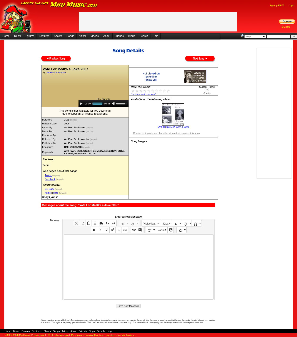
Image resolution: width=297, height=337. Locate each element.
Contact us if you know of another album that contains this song (166, 133)
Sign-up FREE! (277, 5)
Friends (119, 36)
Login (291, 5)
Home (6, 36)
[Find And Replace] (101, 223)
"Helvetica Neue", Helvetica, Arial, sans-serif (151, 223)
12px (166, 223)
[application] (103, 103)
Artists (82, 36)
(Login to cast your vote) (143, 94)
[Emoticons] (181, 230)
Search (144, 36)
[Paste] (88, 223)
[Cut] (76, 223)
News (17, 36)
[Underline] (106, 230)
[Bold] (94, 230)
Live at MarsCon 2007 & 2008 (173, 127)
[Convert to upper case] (113, 223)
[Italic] (100, 230)
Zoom (161, 230)
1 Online (286, 26)
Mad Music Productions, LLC (34, 335)
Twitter (48, 175)
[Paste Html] (95, 223)
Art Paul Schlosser (56, 72)
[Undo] (124, 223)
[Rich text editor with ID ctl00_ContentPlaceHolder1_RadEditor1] (138, 267)
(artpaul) (74, 120)
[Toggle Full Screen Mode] (171, 230)
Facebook (50, 179)
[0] (133, 91)
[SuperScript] (112, 230)
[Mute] (113, 103)
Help (155, 36)
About (106, 36)
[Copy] (82, 223)
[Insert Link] (134, 230)
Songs (70, 36)
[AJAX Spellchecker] (151, 230)
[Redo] (134, 223)
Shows (58, 36)
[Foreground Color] (177, 223)
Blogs (131, 36)
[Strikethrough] (125, 230)
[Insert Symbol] (197, 223)
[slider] (122, 103)
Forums (29, 36)
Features (44, 36)
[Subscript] (119, 230)
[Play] (81, 103)
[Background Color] (187, 223)
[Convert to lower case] (107, 223)
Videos (94, 36)
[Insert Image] (140, 230)
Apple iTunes (51, 193)
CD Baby (49, 189)
